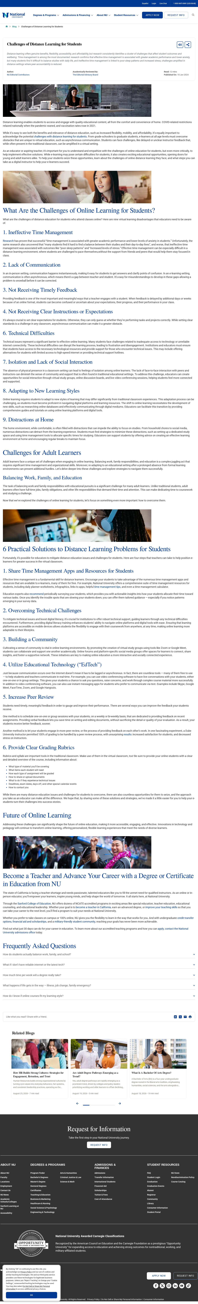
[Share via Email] (185, 1017)
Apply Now (152, 15)
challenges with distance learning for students (60, 136)
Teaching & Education (40, 1195)
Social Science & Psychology (43, 1208)
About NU (102, 15)
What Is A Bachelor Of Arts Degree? (151, 1073)
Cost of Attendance (103, 1199)
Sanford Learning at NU (9, 1207)
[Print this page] (190, 1017)
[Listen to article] (180, 45)
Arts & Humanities (68, 1173)
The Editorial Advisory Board (85, 75)
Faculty (3, 1177)
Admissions (100, 1173)
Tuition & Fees (101, 1195)
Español (145, 3)
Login (154, 3)
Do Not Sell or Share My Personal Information (121, 1299)
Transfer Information (104, 1177)
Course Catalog (178, 1182)
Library (150, 1203)
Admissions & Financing (76, 15)
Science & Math (67, 1182)
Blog (14, 26)
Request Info (176, 15)
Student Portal (154, 1212)
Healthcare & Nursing (40, 1203)
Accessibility (6, 1213)
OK (31, 1295)
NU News (4, 1195)
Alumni (150, 1190)
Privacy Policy (93, 1299)
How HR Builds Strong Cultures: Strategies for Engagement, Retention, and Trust (38, 1074)
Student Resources (124, 15)
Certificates (35, 1190)
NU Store (175, 1173)
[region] (31, 1283)
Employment (6, 1186)
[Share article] (188, 45)
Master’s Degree (37, 1182)
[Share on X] (180, 1017)
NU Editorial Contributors (18, 75)
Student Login (153, 1177)
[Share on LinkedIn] (175, 1017)
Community (152, 1199)
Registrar (151, 1195)
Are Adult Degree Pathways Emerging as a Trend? (95, 1074)
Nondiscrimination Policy (182, 1177)
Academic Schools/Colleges (8, 1200)
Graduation (152, 1182)
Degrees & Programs (44, 15)
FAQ (149, 1173)
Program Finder (37, 1173)
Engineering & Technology (42, 1212)
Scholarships (101, 1190)
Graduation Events (155, 1186)
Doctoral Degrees (38, 1186)
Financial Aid (101, 1186)
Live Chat (163, 3)
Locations (5, 1182)
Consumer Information (157, 1208)
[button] (77, 1103)
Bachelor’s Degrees (39, 1177)
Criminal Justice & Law (70, 1177)
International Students (105, 1182)
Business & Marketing (40, 1199)
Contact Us (5, 1190)
